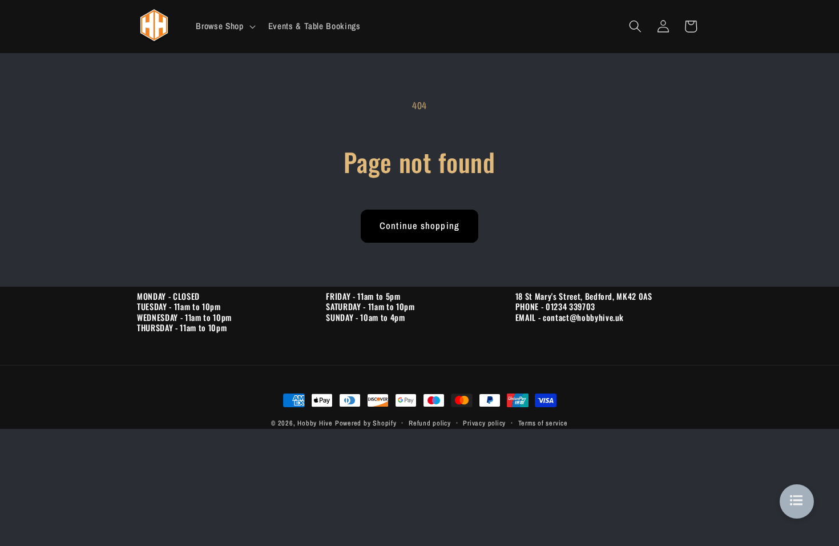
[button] (224, 26)
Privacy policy (484, 423)
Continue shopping (419, 225)
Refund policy (430, 423)
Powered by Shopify (366, 423)
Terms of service (543, 423)
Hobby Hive (315, 423)
